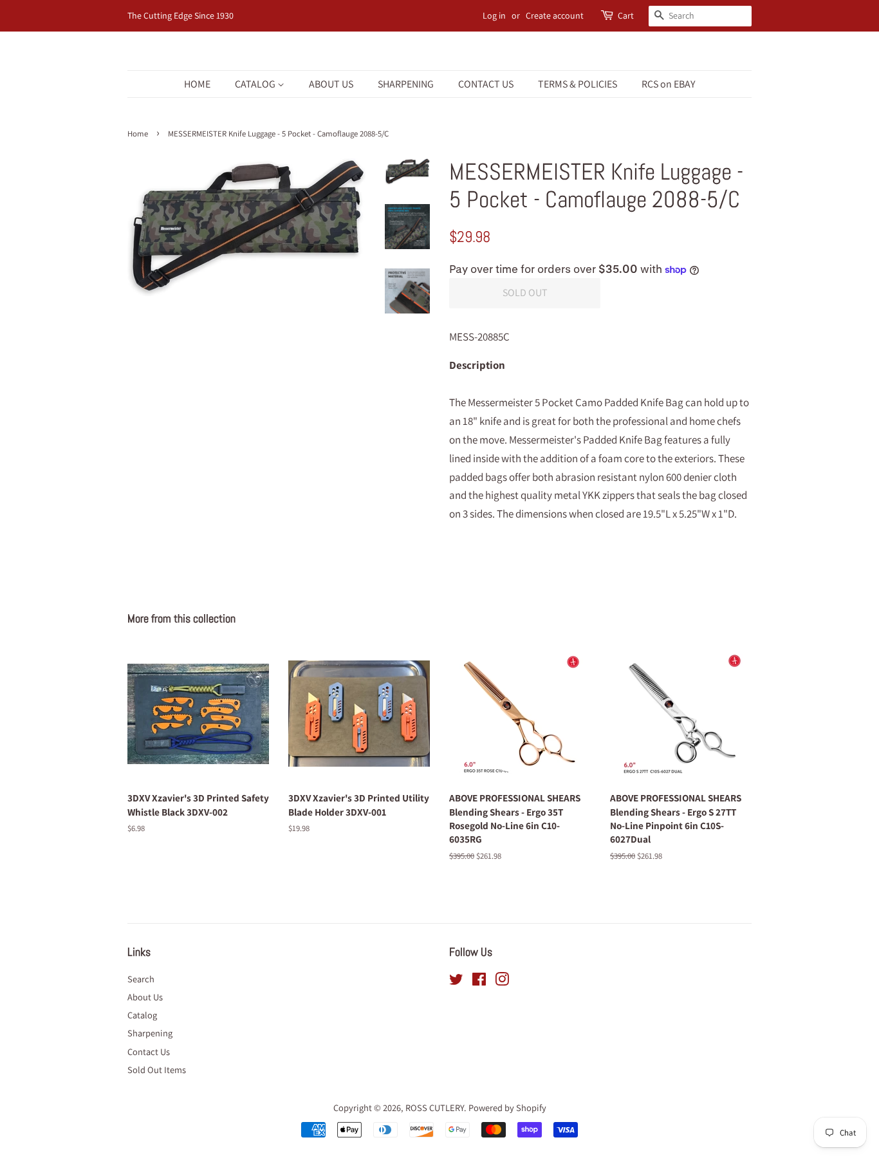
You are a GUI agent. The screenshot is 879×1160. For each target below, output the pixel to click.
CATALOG (256, 84)
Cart (626, 15)
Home (137, 133)
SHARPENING (406, 84)
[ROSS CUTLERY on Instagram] (502, 981)
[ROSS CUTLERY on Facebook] (479, 981)
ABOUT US (331, 84)
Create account (555, 15)
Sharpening (149, 1033)
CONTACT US (486, 84)
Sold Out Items (156, 1069)
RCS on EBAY (668, 84)
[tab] (600, 374)
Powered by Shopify (507, 1107)
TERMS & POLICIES (577, 84)
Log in (494, 15)
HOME (197, 84)
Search (140, 979)
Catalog (142, 1015)
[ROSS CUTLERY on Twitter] (456, 981)
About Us (145, 997)
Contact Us (148, 1051)
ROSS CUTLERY (434, 1107)
